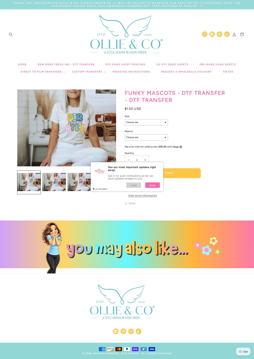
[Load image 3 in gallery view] (79, 182)
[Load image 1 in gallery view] (29, 182)
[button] (11, 34)
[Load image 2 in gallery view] (54, 182)
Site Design (130, 353)
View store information (142, 195)
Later (134, 185)
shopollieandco (106, 353)
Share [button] (132, 203)
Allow (152, 185)
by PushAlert (101, 188)
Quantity (129, 153)
